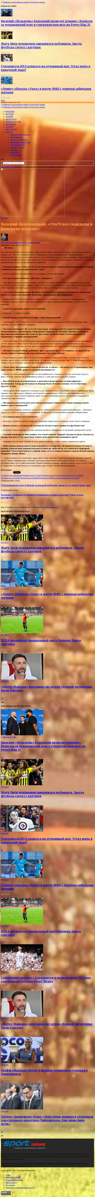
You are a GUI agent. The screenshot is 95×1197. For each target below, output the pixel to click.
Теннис (9, 127)
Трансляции (16, 155)
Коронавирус (16, 137)
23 (2, 1082)
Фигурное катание (19, 139)
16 (2, 850)
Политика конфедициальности (20, 1187)
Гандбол (14, 150)
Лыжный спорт (17, 145)
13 (2, 559)
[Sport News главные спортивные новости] (24, 1149)
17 (2, 652)
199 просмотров (8, 242)
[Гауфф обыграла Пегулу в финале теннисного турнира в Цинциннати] (22, 1062)
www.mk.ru (17, 470)
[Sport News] (23, 2)
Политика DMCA (13, 1177)
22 (2, 605)
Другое (9, 132)
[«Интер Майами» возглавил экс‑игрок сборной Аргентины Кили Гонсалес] (22, 679)
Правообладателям (14, 1180)
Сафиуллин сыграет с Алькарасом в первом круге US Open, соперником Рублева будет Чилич (46, 979)
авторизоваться (50, 507)
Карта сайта (11, 1182)
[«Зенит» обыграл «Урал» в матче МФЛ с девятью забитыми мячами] (7, 83)
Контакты (10, 1185)
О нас (8, 1175)
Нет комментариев (31, 242)
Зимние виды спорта (20, 134)
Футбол (9, 114)
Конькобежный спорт (20, 142)
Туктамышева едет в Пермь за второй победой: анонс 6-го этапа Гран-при (46, 485)
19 (2, 1132)
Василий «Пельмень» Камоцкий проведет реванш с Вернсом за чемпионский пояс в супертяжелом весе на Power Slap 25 (47, 23)
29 (2, 698)
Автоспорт (11, 129)
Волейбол (11, 124)
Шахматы (14, 152)
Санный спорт (17, 147)
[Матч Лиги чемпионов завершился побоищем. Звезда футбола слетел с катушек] (7, 38)
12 (2, 757)
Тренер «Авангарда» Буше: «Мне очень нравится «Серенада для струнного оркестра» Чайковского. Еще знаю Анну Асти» (47, 1120)
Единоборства (13, 121)
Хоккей (9, 116)
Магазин (10, 111)
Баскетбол (11, 119)
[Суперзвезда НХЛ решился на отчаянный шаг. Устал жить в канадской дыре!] (7, 61)
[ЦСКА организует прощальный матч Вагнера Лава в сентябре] (22, 632)
